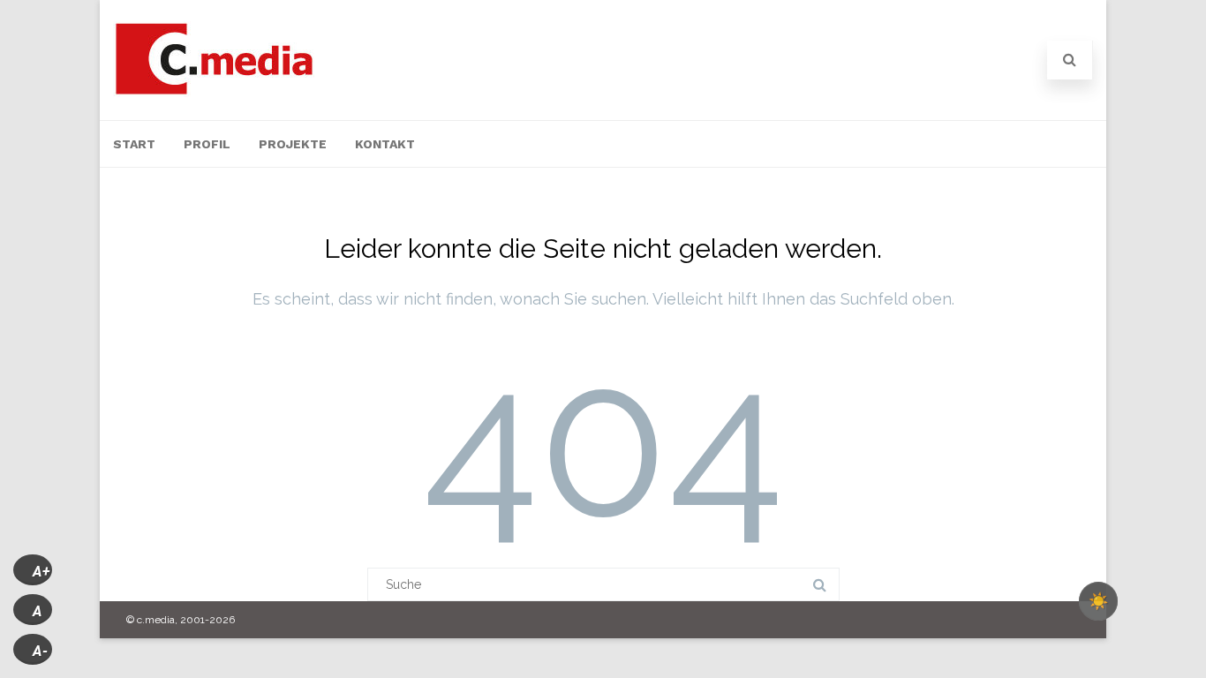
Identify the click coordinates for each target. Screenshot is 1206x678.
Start (134, 144)
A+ (41, 571)
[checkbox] (1098, 601)
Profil (207, 144)
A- (41, 651)
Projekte (293, 144)
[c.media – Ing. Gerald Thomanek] (213, 93)
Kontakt (385, 144)
